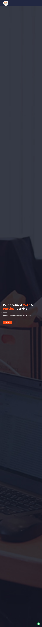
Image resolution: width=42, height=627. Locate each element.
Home (31, 3)
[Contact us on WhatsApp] (38, 623)
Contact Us (36, 3)
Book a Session (8, 322)
